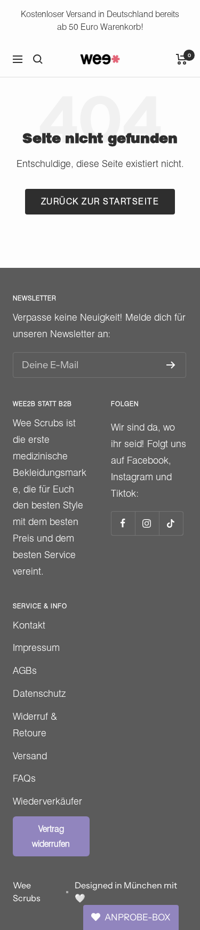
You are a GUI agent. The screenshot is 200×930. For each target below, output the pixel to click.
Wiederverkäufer (47, 801)
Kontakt (29, 625)
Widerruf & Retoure (35, 724)
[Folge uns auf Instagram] (147, 523)
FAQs (24, 778)
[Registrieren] (170, 365)
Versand (30, 755)
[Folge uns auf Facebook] (123, 523)
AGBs (25, 670)
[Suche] (38, 59)
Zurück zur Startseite (100, 201)
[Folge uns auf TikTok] (171, 523)
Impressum (36, 647)
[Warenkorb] (181, 59)
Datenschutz (39, 693)
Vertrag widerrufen (51, 836)
